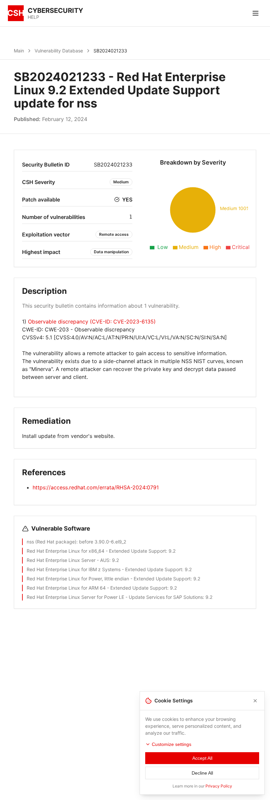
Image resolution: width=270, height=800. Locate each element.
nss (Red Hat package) (51, 541)
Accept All (202, 758)
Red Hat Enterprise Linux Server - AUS (68, 560)
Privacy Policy (218, 786)
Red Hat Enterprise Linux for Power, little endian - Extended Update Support (109, 578)
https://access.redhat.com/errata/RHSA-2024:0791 (96, 487)
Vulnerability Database (59, 50)
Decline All (202, 773)
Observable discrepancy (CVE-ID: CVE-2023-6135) (92, 321)
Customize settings (171, 744)
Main (19, 50)
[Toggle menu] (255, 13)
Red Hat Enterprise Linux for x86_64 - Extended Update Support (96, 551)
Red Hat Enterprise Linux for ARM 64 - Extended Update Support (97, 588)
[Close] (255, 701)
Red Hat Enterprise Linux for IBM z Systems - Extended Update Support (104, 569)
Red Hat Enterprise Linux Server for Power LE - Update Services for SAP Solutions (115, 597)
